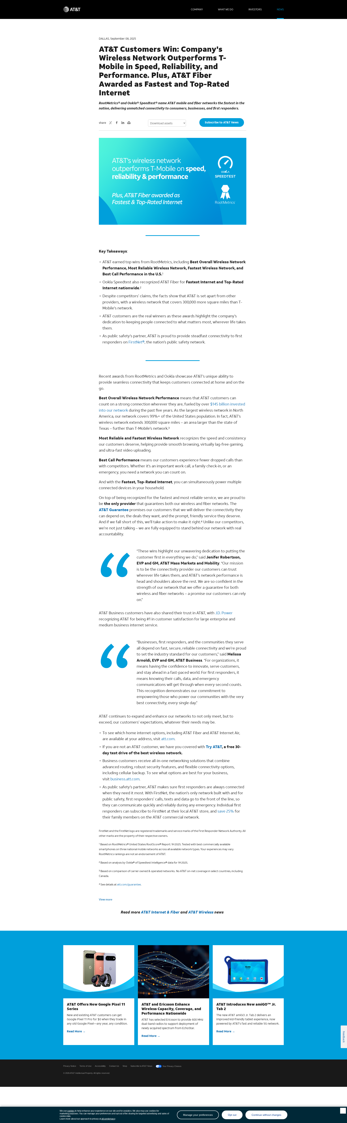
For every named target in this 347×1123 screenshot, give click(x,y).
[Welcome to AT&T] (71, 9)
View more (105, 899)
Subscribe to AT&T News (222, 122)
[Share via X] (110, 122)
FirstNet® (136, 341)
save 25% (225, 811)
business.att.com (125, 778)
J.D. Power (224, 612)
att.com (168, 738)
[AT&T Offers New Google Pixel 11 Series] (98, 971)
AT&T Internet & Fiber (160, 912)
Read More (74, 1031)
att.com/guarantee (129, 884)
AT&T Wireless (200, 912)
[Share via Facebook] (117, 122)
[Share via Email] (129, 122)
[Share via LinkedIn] (123, 122)
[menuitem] (197, 9)
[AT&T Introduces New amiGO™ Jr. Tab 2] (248, 971)
